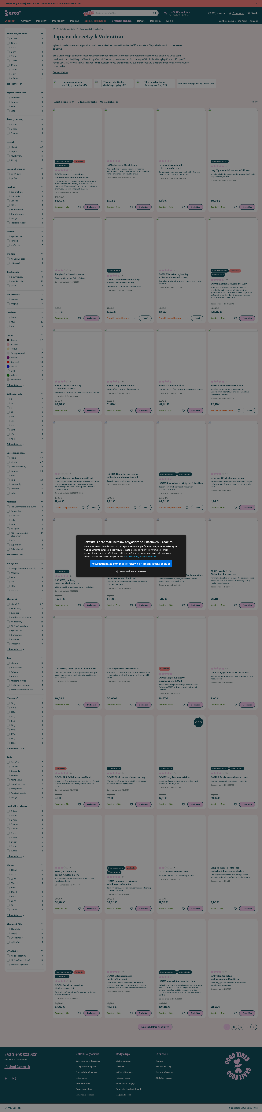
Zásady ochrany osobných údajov (140, 556)
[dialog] (131, 556)
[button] (131, 571)
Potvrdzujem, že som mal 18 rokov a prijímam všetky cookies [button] (130, 563)
